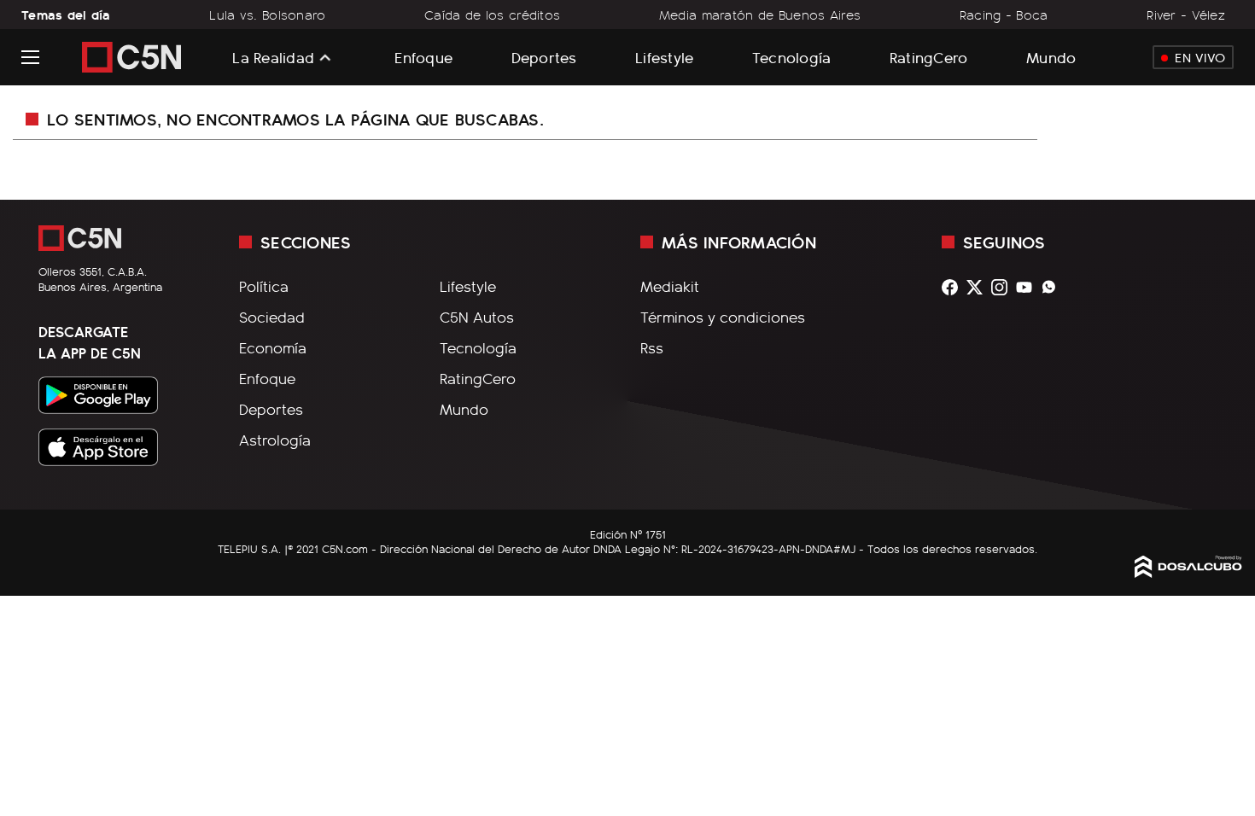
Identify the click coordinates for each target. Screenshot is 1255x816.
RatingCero (929, 56)
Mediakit (669, 286)
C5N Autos (477, 316)
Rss (651, 347)
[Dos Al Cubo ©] (1188, 572)
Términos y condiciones (722, 316)
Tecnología (792, 56)
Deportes (544, 56)
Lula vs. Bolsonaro (267, 14)
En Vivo (1200, 57)
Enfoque (423, 56)
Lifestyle (664, 56)
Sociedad (272, 316)
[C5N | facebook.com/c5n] (954, 287)
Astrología (275, 439)
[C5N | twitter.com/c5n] (978, 287)
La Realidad (273, 57)
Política (264, 286)
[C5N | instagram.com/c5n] (1003, 287)
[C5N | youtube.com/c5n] (1028, 287)
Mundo (1051, 56)
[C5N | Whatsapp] (1053, 287)
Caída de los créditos (492, 14)
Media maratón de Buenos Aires (760, 14)
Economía (272, 347)
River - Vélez (1186, 14)
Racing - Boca (1004, 14)
